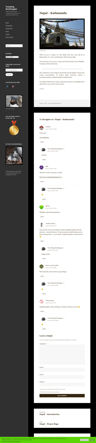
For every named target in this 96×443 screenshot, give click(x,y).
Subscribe (9, 74)
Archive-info (9, 28)
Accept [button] (92, 440)
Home (7, 23)
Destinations (9, 26)
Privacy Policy (9, 37)
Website (42, 382)
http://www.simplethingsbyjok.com (50, 177)
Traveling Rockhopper (11, 7)
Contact (8, 34)
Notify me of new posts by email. (50, 392)
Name (41, 367)
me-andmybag (44, 137)
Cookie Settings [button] (84, 440)
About (7, 31)
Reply (42, 142)
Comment (43, 344)
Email (41, 374)
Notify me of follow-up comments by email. (53, 389)
